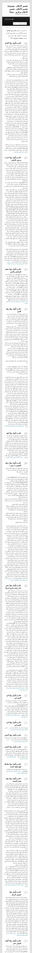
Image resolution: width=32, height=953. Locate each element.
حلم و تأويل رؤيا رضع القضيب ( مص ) (13, 464)
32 (25, 433)
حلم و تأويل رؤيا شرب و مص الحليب (13, 158)
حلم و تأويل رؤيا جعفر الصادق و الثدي (13, 270)
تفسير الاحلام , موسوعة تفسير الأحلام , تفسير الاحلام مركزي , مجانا (17, 8)
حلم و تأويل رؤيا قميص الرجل (15, 893)
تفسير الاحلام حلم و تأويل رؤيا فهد (13, 457)
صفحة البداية (8, 19)
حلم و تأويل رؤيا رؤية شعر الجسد (13, 779)
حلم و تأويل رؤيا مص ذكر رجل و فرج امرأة (13, 586)
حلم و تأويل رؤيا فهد (13, 433)
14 (25, 269)
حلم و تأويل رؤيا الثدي (13, 43)
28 (25, 463)
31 (25, 779)
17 (25, 158)
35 (25, 43)
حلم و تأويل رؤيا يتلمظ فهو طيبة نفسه (13, 765)
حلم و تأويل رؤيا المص (13, 735)
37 (25, 586)
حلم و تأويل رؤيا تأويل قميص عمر (13, 941)
